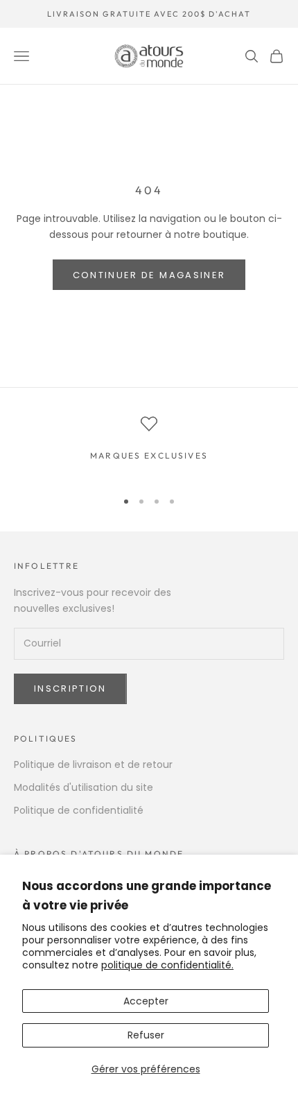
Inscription (70, 688)
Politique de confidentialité (78, 810)
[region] (149, 446)
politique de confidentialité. (167, 965)
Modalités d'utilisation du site (83, 787)
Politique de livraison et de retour (93, 764)
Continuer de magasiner (149, 275)
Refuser (146, 1035)
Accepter (145, 1001)
